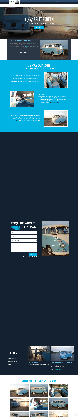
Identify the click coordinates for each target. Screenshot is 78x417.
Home (25, 3)
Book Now (57, 3)
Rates (38, 3)
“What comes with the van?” (54, 102)
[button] (24, 52)
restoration (27, 46)
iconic (30, 43)
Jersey (44, 3)
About (50, 3)
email (20, 363)
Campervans (31, 3)
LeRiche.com (58, 369)
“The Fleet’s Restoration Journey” (31, 82)
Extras (17, 120)
